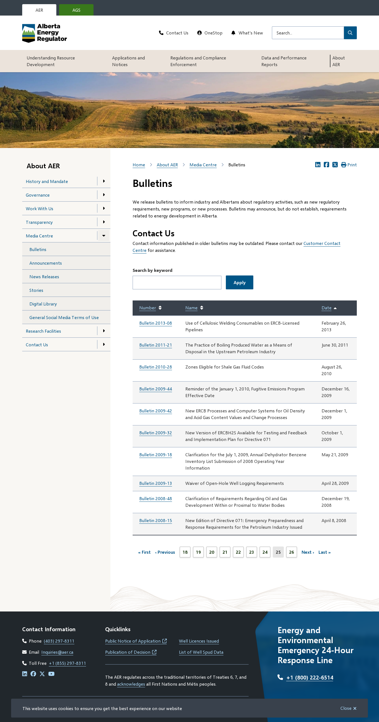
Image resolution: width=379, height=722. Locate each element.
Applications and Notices (128, 61)
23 (253, 553)
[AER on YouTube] (51, 674)
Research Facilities (43, 331)
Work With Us (39, 208)
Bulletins (37, 249)
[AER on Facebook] (33, 674)
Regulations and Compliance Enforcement (198, 61)
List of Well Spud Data (201, 652)
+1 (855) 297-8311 (67, 663)
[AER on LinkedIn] (24, 674)
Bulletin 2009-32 (155, 432)
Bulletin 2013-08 (155, 322)
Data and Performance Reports (284, 61)
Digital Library (43, 303)
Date (329, 308)
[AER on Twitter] (42, 674)
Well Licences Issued (199, 640)
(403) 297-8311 (59, 640)
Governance (38, 194)
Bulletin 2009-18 (155, 454)
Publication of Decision (130, 652)
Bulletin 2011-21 (155, 344)
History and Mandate (47, 181)
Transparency (39, 222)
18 (187, 553)
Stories (36, 290)
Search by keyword (152, 270)
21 (227, 553)
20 (213, 553)
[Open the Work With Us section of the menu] (103, 208)
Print (352, 164)
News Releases (44, 276)
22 (240, 553)
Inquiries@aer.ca (57, 652)
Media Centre (39, 235)
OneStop (213, 32)
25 (280, 553)
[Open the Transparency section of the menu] (103, 221)
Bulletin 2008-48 (155, 498)
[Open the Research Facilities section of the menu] (103, 330)
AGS (80, 11)
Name (191, 307)
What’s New (251, 32)
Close (346, 708)
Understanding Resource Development (51, 61)
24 (266, 553)
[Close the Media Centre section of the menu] (103, 235)
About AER (338, 61)
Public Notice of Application (136, 640)
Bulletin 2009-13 (155, 483)
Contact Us (177, 32)
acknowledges (131, 683)
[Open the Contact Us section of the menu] (103, 344)
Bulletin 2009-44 (155, 388)
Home (139, 164)
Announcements (45, 262)
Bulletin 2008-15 (155, 520)
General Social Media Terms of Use (64, 317)
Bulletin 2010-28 (155, 366)
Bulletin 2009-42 (155, 410)
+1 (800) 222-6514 (309, 677)
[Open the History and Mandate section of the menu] (103, 181)
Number (147, 307)
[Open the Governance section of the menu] (103, 194)
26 (293, 553)
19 (200, 553)
